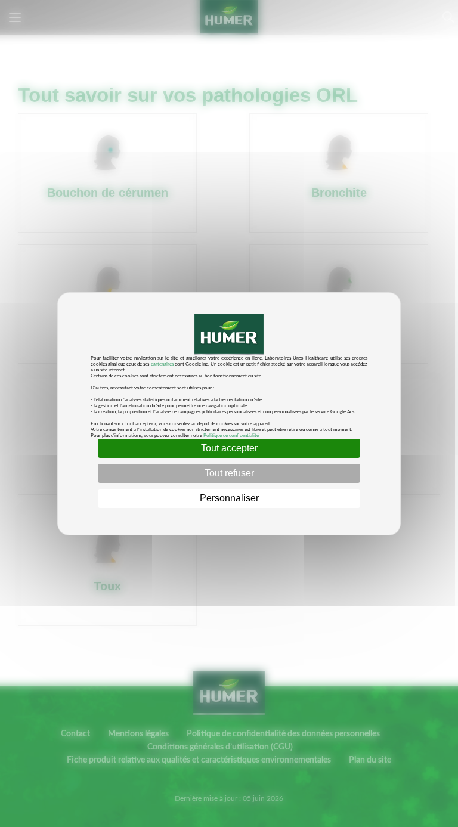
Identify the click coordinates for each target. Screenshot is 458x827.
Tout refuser (229, 473)
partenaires (162, 364)
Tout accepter (229, 448)
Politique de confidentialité (231, 435)
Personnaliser (229, 498)
